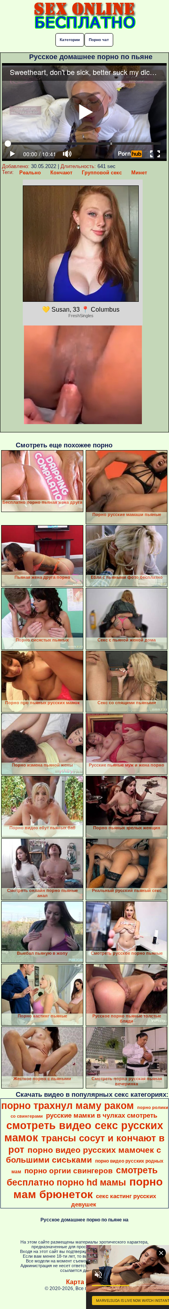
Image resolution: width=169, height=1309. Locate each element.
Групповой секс (102, 173)
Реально (30, 173)
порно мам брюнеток (88, 1188)
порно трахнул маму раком (67, 1105)
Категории (70, 39)
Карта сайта (84, 1282)
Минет (139, 173)
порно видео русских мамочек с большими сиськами (83, 1155)
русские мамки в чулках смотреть (101, 1115)
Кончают (61, 173)
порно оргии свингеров (68, 1171)
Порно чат (99, 39)
